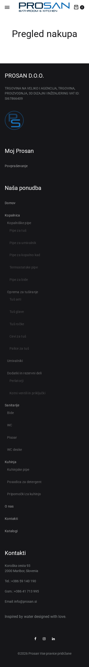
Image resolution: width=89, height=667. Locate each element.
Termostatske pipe (23, 267)
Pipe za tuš (17, 230)
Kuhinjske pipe (18, 469)
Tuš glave (16, 312)
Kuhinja (10, 462)
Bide (10, 413)
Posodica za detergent (24, 482)
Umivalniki (15, 361)
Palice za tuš (19, 348)
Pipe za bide (18, 280)
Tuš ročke (16, 324)
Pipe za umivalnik (22, 243)
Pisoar (12, 437)
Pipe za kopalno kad (24, 255)
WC (9, 425)
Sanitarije (12, 405)
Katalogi (11, 531)
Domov (10, 203)
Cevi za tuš (17, 336)
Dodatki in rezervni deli (24, 373)
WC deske (14, 449)
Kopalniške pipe (19, 223)
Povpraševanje (16, 166)
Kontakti (11, 519)
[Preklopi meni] (7, 7)
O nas (9, 506)
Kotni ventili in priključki (27, 393)
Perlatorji (16, 381)
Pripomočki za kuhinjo (24, 494)
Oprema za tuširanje (22, 292)
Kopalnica (12, 215)
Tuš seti (15, 299)
